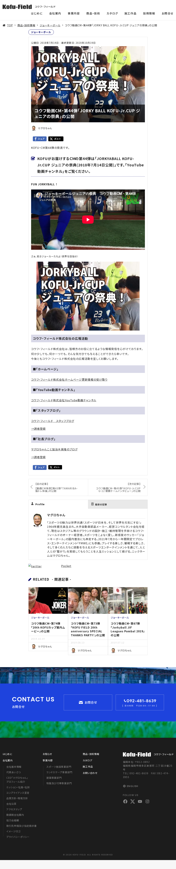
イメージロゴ (13, 831)
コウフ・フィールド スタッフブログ (52, 421)
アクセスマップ (14, 809)
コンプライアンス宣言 (17, 792)
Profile (40, 504)
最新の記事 (101, 504)
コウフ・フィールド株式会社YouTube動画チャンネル (63, 400)
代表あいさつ (13, 772)
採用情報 (149, 13)
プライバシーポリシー (18, 837)
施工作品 (130, 13)
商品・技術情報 (26, 25)
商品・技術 (93, 13)
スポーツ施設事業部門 (58, 766)
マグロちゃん (56, 515)
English (132, 786)
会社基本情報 (13, 766)
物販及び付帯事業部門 (59, 783)
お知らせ (47, 754)
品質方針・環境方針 (17, 798)
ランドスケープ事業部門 (59, 772)
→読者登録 (38, 428)
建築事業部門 (54, 777)
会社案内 (55, 13)
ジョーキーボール (50, 25)
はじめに (36, 13)
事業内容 (74, 13)
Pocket (66, 566)
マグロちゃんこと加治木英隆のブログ (54, 449)
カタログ (112, 13)
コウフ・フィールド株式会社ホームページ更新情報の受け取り (69, 379)
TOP (10, 25)
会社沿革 (11, 803)
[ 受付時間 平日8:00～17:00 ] (139, 705)
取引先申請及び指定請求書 (21, 825)
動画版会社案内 (15, 814)
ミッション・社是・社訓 (18, 787)
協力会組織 (12, 820)
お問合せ (167, 13)
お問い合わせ (90, 773)
